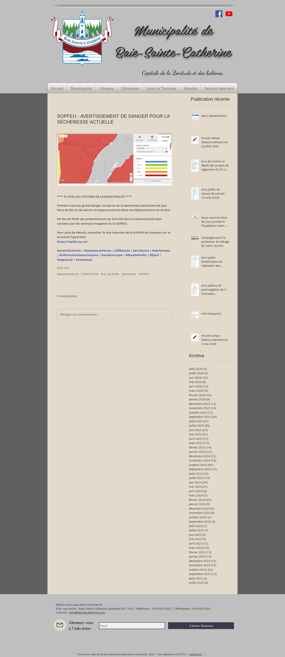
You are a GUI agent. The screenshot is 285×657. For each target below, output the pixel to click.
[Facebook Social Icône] (218, 13)
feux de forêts (110, 274)
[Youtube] (228, 13)
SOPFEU (143, 274)
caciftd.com (195, 654)
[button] (81, 88)
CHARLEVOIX (89, 274)
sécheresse (129, 274)
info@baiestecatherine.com (87, 612)
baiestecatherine (68, 274)
